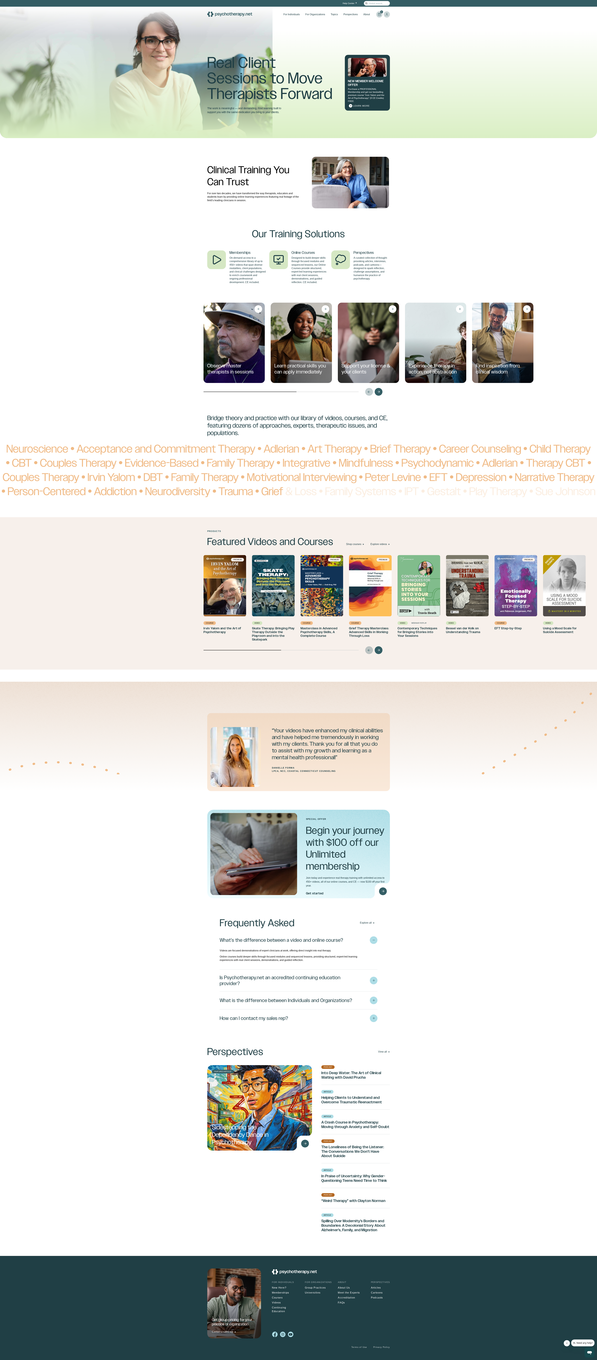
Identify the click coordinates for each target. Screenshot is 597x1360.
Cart (379, 13)
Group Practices (315, 1287)
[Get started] (383, 891)
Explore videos (378, 544)
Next (378, 392)
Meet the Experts (349, 1292)
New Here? (279, 1287)
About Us (344, 1287)
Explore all (366, 922)
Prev (369, 392)
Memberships (280, 1292)
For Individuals (291, 14)
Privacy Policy (381, 1347)
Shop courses (353, 544)
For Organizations (315, 14)
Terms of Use (359, 1347)
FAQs (341, 1302)
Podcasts (377, 1297)
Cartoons (377, 1292)
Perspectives (350, 14)
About (366, 14)
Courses (277, 1297)
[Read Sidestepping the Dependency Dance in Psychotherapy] (305, 1143)
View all (382, 1051)
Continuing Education (279, 1309)
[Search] (366, 3)
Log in (387, 14)
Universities (313, 1292)
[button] (298, 952)
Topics (334, 14)
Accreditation (346, 1297)
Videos (276, 1302)
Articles (376, 1287)
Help (348, 3)
